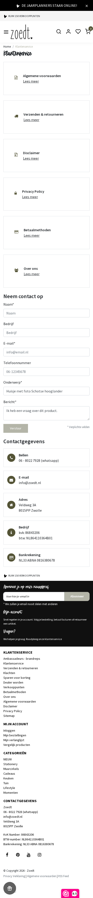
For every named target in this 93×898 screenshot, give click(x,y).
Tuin (6, 783)
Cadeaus (9, 773)
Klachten (9, 673)
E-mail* (9, 343)
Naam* (8, 304)
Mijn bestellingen (14, 735)
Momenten (10, 793)
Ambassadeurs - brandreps (21, 659)
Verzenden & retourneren (20, 668)
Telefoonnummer (17, 362)
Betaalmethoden (14, 692)
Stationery (10, 764)
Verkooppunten (13, 687)
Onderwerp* (12, 382)
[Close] (86, 5)
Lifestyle (9, 788)
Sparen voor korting (16, 678)
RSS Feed (63, 876)
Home (7, 46)
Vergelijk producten (16, 745)
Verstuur (15, 428)
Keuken (8, 778)
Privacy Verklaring (14, 876)
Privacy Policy (12, 711)
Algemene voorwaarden (19, 701)
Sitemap (9, 716)
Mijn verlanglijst (13, 740)
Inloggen (9, 730)
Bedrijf (8, 323)
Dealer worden (13, 682)
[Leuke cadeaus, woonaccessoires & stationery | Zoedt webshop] (22, 31)
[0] (85, 31)
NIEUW (7, 759)
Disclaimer (10, 706)
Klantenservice (24, 46)
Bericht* (9, 401)
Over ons (9, 697)
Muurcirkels (11, 769)
